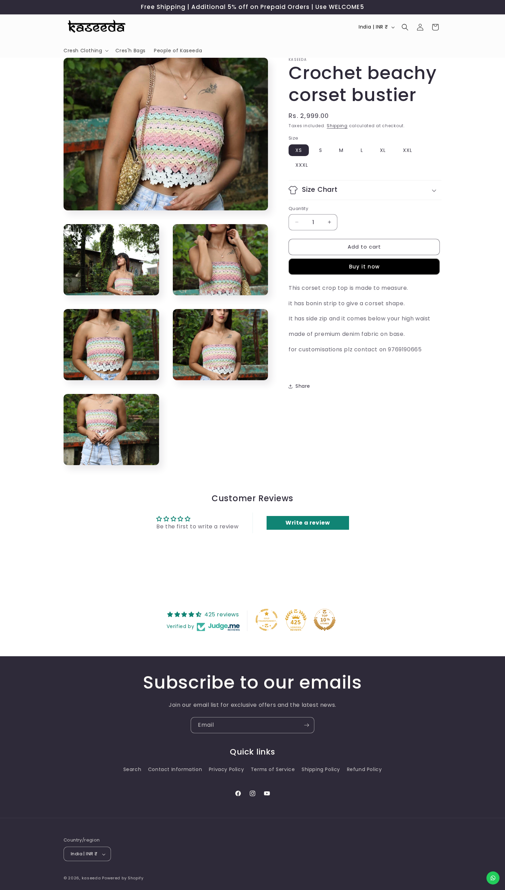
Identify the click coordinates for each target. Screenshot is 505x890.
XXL (407, 150)
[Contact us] (493, 877)
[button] (85, 50)
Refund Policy (364, 769)
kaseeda (91, 878)
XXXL (301, 165)
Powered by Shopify (123, 878)
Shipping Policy (321, 769)
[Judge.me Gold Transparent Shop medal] (267, 620)
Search (132, 769)
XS (298, 150)
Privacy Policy (226, 769)
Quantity (298, 208)
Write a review (307, 523)
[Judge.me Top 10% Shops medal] (325, 620)
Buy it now (364, 266)
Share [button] (302, 386)
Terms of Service (273, 769)
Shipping (337, 126)
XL (383, 150)
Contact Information (175, 769)
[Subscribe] (306, 725)
